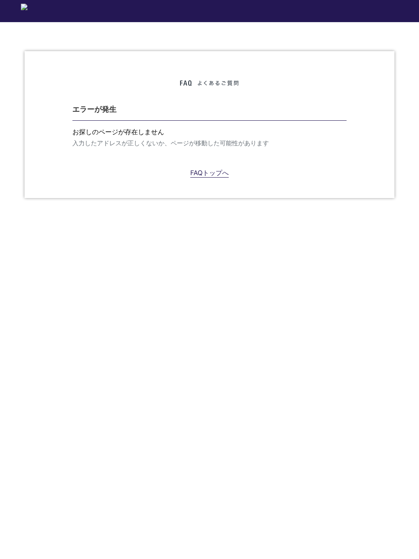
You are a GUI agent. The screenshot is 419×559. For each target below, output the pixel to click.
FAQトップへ (209, 173)
